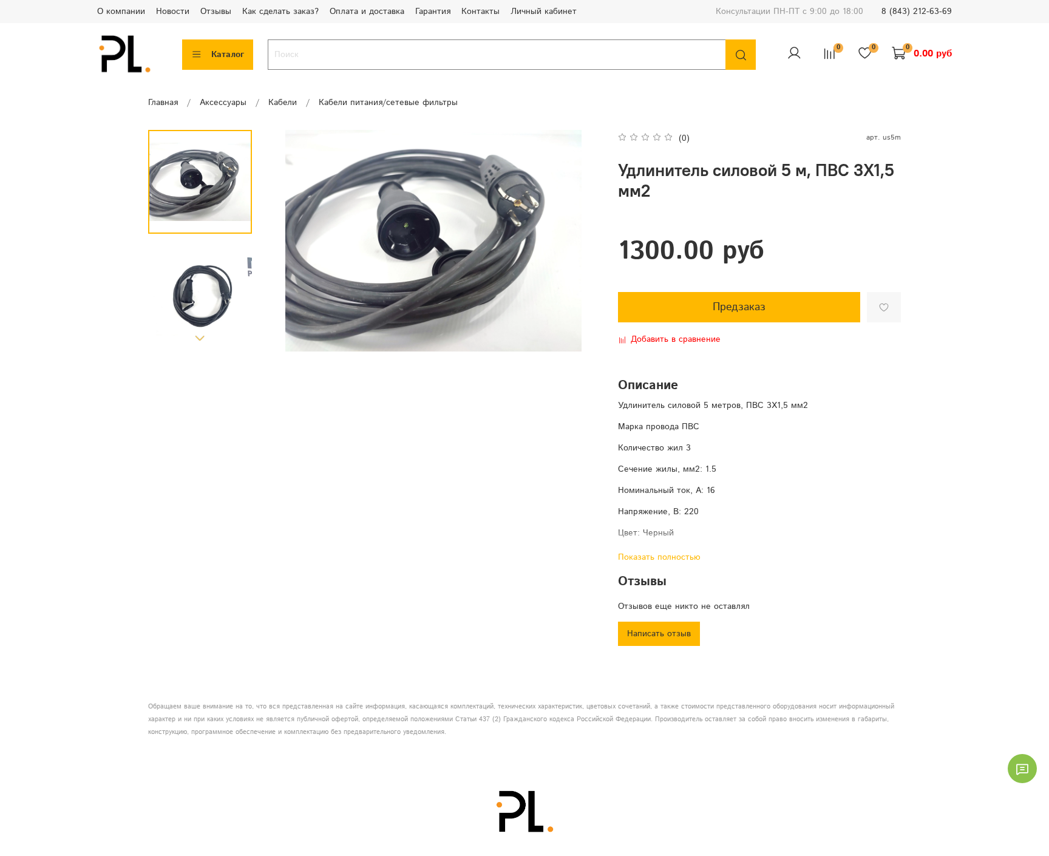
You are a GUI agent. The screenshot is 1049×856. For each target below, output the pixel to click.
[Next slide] (200, 337)
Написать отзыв (659, 634)
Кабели (282, 103)
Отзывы (215, 11)
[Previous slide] (288, 241)
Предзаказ (739, 307)
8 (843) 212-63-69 (916, 11)
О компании (121, 11)
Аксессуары (223, 103)
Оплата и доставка (367, 11)
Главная (163, 103)
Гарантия (432, 11)
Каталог (227, 55)
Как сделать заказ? (280, 11)
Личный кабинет (544, 11)
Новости (172, 11)
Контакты (480, 11)
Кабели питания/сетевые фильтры (388, 103)
